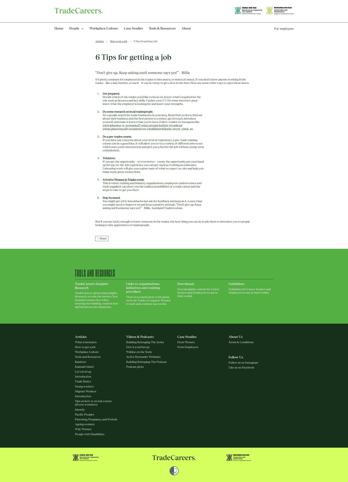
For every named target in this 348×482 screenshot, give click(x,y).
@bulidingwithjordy (159, 128)
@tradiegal (175, 125)
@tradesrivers (137, 128)
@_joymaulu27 (131, 125)
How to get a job (118, 41)
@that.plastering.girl (115, 128)
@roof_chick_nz (182, 128)
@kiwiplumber (112, 125)
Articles (99, 41)
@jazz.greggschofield (154, 125)
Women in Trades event (129, 179)
